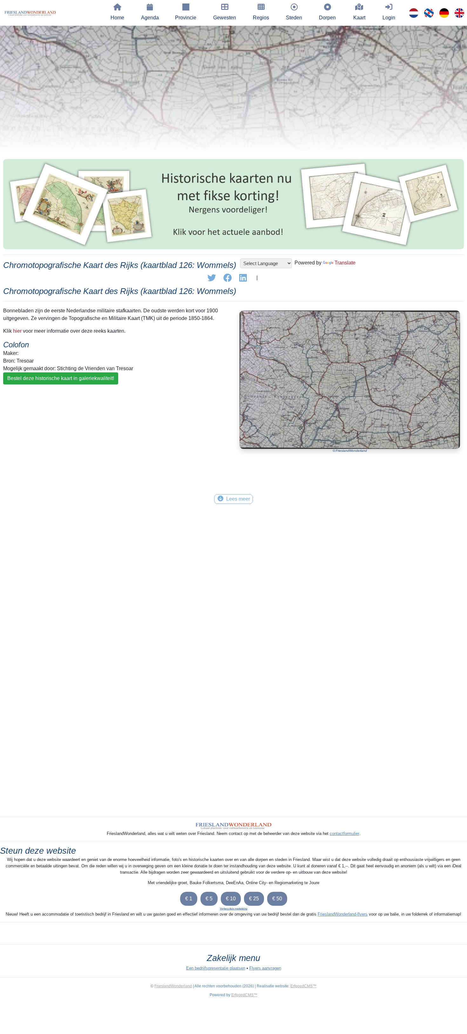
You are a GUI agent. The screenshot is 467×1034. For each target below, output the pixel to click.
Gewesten (224, 17)
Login (388, 17)
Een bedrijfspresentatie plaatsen (215, 968)
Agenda (150, 17)
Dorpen (327, 17)
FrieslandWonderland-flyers (343, 914)
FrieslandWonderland (173, 986)
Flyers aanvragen (265, 968)
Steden (294, 17)
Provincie (185, 17)
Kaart (359, 17)
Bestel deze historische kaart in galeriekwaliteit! (60, 378)
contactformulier (344, 833)
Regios (261, 17)
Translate (345, 262)
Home (117, 17)
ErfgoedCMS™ (303, 986)
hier (17, 331)
